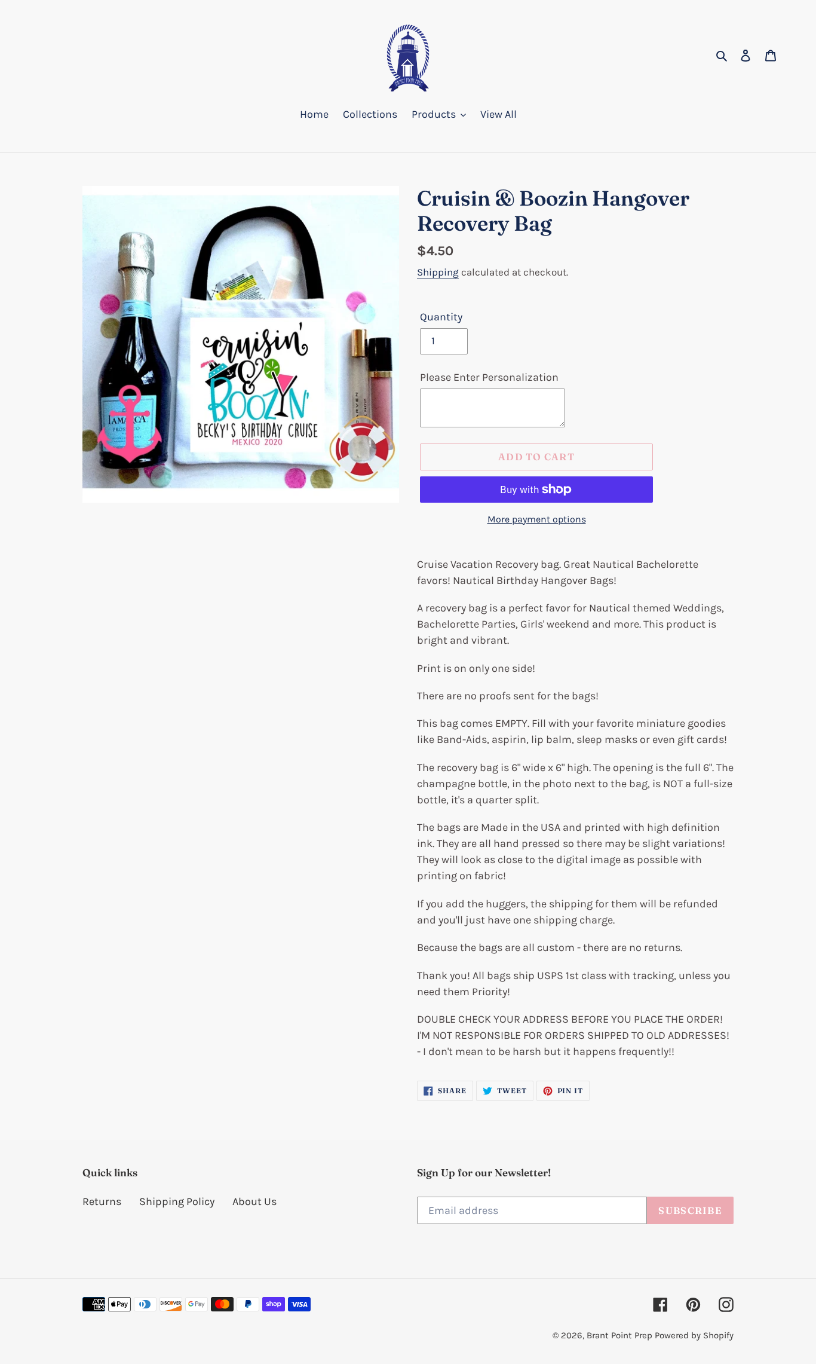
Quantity (441, 316)
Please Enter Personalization (489, 377)
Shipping (438, 272)
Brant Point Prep (619, 1335)
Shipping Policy (176, 1201)
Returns (101, 1201)
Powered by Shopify (694, 1335)
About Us (254, 1201)
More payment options (536, 519)
